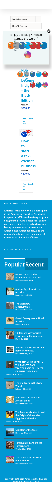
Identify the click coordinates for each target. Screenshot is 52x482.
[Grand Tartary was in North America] (10, 320)
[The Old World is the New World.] (10, 385)
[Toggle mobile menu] (47, 4)
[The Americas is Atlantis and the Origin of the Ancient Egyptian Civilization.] (10, 414)
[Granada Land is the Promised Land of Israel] (10, 276)
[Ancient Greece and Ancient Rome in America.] (10, 349)
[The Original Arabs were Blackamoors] (10, 459)
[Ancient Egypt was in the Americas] (10, 291)
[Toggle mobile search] (42, 4)
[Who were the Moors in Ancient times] (10, 399)
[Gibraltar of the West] (10, 432)
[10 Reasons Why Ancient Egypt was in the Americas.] (10, 335)
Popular (14, 264)
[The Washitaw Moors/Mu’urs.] (10, 305)
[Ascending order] (38, 19)
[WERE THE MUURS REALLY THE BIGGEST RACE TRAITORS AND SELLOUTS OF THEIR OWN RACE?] (10, 364)
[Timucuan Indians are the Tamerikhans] (10, 445)
